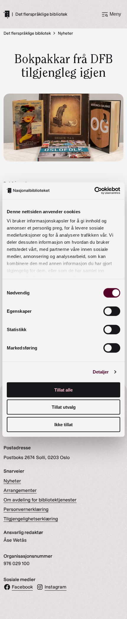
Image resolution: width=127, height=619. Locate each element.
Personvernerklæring (26, 509)
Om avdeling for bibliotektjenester (40, 500)
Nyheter (12, 481)
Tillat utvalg (64, 407)
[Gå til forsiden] (6, 14)
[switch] (111, 311)
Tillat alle (63, 389)
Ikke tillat (63, 424)
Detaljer (101, 371)
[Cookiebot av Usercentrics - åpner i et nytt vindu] (94, 191)
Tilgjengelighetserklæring (31, 519)
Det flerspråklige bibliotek (41, 14)
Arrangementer (20, 490)
